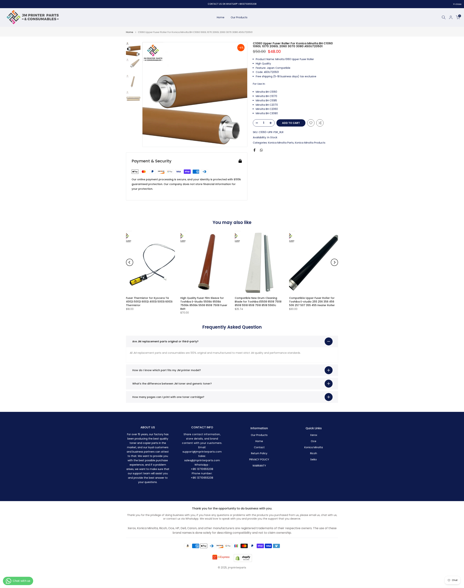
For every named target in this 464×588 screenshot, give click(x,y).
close (7, 4)
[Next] (334, 262)
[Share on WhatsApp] (261, 150)
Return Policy (259, 453)
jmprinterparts (237, 567)
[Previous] (129, 262)
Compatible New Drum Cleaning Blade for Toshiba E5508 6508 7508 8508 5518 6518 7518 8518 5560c (258, 301)
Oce (313, 441)
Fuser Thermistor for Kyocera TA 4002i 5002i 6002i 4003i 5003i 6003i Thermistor (149, 301)
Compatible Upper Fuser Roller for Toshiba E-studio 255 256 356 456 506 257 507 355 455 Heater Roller (312, 301)
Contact (259, 447)
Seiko (313, 459)
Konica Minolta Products (310, 142)
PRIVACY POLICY (259, 459)
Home (220, 17)
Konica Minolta (313, 447)
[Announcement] (232, 4)
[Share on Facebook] (254, 150)
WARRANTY (259, 465)
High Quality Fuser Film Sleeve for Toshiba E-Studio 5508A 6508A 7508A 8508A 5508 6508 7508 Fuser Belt (203, 303)
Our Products (239, 17)
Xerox (313, 435)
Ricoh (313, 453)
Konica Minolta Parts (281, 142)
